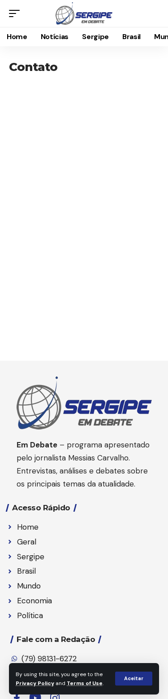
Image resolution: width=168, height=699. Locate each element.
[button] (133, 679)
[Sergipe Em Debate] (84, 13)
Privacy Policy (35, 683)
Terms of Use (85, 683)
